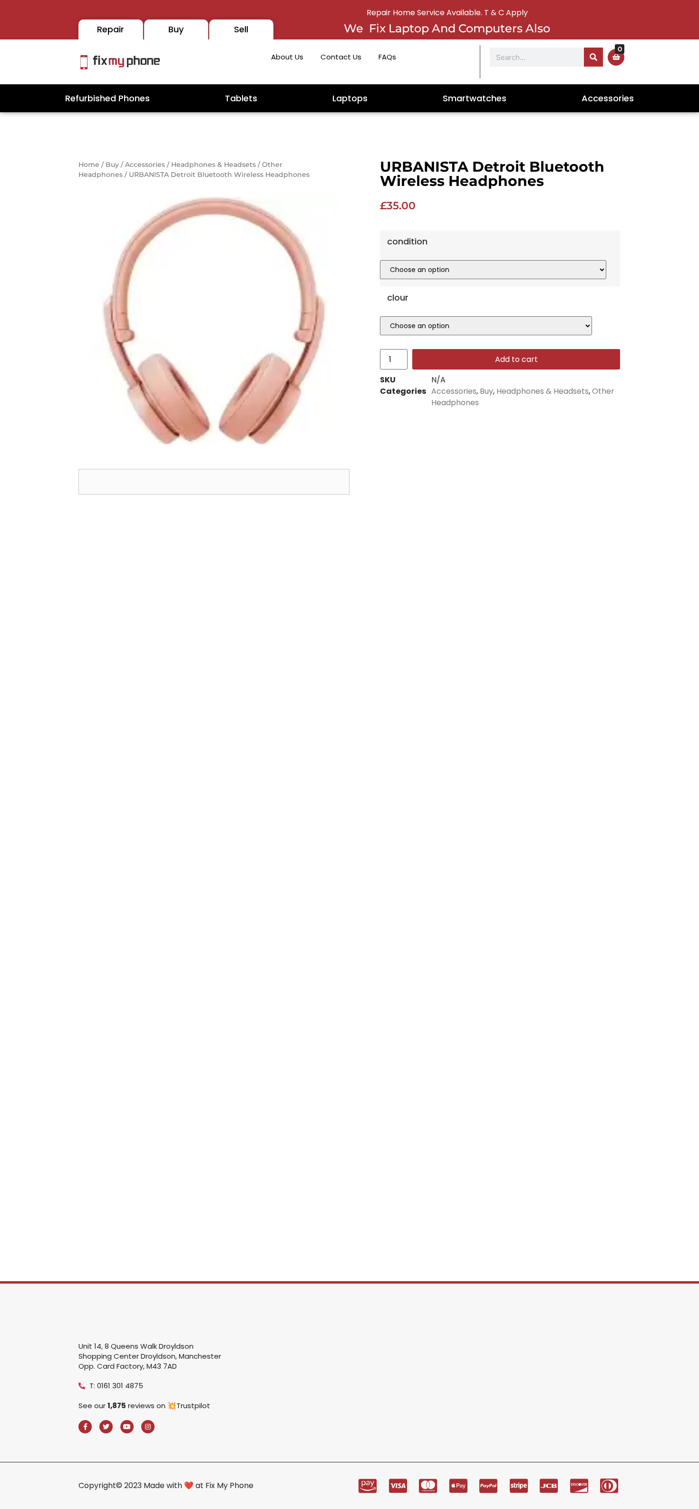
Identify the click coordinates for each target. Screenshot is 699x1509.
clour (397, 297)
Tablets (241, 98)
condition (407, 241)
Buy (112, 164)
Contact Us (340, 57)
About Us (287, 57)
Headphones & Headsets (213, 164)
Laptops (350, 98)
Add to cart (516, 359)
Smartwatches (474, 98)
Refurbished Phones (107, 98)
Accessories (608, 98)
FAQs (387, 57)
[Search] (593, 57)
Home (88, 164)
